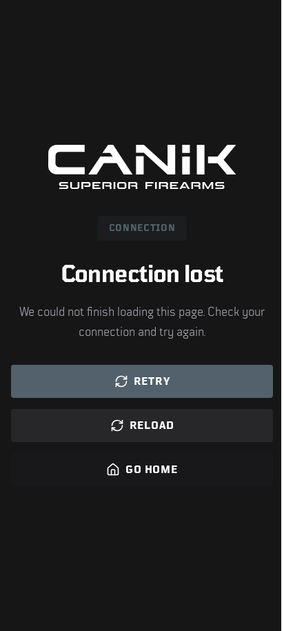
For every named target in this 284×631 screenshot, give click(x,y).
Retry (152, 381)
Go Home (151, 469)
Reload (152, 425)
